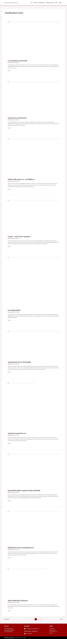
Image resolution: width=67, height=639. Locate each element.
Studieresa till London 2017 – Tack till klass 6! (21, 179)
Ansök (56, 2)
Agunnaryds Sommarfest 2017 (17, 433)
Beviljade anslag (41, 2)
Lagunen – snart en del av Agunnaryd (19, 236)
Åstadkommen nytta (50, 2)
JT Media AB (29, 637)
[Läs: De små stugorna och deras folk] (33, 39)
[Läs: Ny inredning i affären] (33, 282)
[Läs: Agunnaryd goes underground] (33, 98)
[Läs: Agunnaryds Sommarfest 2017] (21, 406)
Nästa (62, 619)
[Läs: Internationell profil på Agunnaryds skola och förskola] (33, 470)
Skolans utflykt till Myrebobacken (18, 600)
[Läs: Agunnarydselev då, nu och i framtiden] (33, 345)
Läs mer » (9, 70)
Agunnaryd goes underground (17, 118)
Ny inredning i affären (14, 310)
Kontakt (59, 2)
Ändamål (35, 2)
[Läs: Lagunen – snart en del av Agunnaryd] (33, 216)
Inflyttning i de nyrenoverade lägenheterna (21, 548)
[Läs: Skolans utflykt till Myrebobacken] (28, 583)
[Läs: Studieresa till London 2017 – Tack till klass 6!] (33, 157)
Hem (32, 2)
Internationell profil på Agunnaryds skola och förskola (24, 490)
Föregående (6, 619)
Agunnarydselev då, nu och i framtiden (19, 362)
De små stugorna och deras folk (17, 61)
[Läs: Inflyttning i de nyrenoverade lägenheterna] (33, 528)
